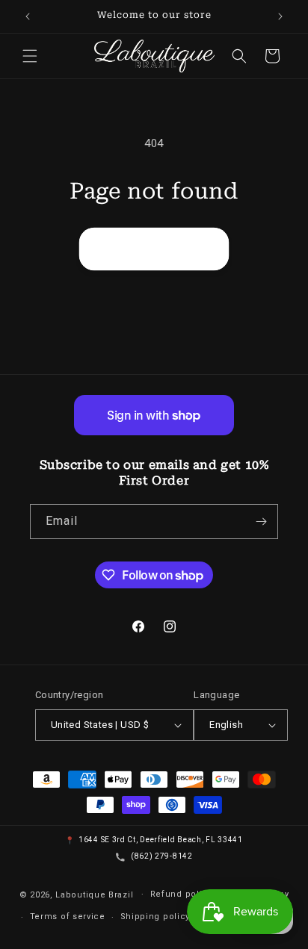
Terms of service (67, 916)
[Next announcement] (280, 16)
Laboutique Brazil (94, 894)
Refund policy (181, 894)
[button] (29, 56)
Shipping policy (155, 916)
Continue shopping (154, 248)
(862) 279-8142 (162, 856)
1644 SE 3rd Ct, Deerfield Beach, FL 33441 (160, 840)
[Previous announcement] (27, 16)
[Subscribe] (260, 521)
